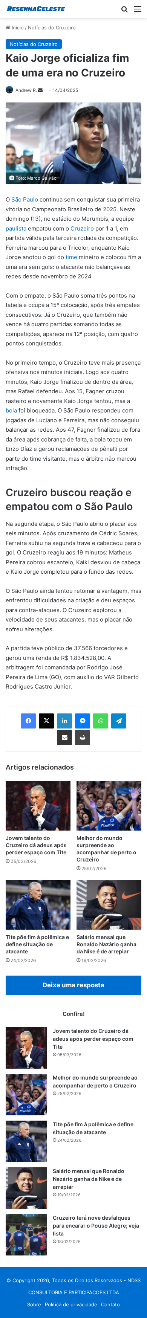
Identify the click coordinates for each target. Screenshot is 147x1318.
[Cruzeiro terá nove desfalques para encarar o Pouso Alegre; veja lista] (26, 1234)
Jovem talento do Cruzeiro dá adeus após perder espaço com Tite (36, 845)
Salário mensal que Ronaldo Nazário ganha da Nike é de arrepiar (106, 944)
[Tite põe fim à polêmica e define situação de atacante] (38, 905)
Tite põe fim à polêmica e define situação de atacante (37, 944)
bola (11, 410)
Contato (110, 1304)
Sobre (34, 1304)
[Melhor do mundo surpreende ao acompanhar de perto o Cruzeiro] (109, 806)
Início (17, 27)
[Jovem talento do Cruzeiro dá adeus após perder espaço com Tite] (38, 806)
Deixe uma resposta (73, 985)
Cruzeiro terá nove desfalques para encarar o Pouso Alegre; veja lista (96, 1225)
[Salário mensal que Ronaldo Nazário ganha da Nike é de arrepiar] (109, 905)
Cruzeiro (82, 228)
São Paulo (24, 199)
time (71, 257)
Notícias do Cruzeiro (52, 27)
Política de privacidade (71, 1304)
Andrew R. (26, 90)
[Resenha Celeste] (36, 8)
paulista (16, 228)
